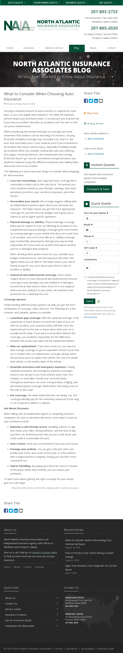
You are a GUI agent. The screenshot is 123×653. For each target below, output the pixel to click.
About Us (10, 597)
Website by (106, 648)
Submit (89, 301)
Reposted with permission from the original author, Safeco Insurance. (45, 487)
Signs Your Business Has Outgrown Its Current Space (91, 569)
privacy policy (90, 317)
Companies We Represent (19, 625)
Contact (113, 47)
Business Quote (76, 2)
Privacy (59, 648)
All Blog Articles (95, 123)
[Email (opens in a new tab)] (21, 510)
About (95, 47)
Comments (90, 259)
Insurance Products (16, 614)
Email (88, 224)
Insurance (30, 47)
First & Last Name (96, 212)
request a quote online (44, 552)
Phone (89, 236)
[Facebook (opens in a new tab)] (6, 510)
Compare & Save (98, 189)
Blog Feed (92, 113)
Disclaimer (72, 648)
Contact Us (11, 603)
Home (9, 47)
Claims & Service (56, 47)
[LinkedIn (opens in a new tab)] (16, 510)
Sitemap (39, 566)
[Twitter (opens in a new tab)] (11, 510)
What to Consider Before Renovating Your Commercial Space (88, 544)
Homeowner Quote (46, 2)
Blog (78, 47)
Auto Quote (16, 2)
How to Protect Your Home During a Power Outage (89, 556)
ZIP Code (90, 247)
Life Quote (106, 2)
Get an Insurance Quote (18, 620)
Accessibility (87, 648)
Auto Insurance (96, 138)
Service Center (13, 609)
